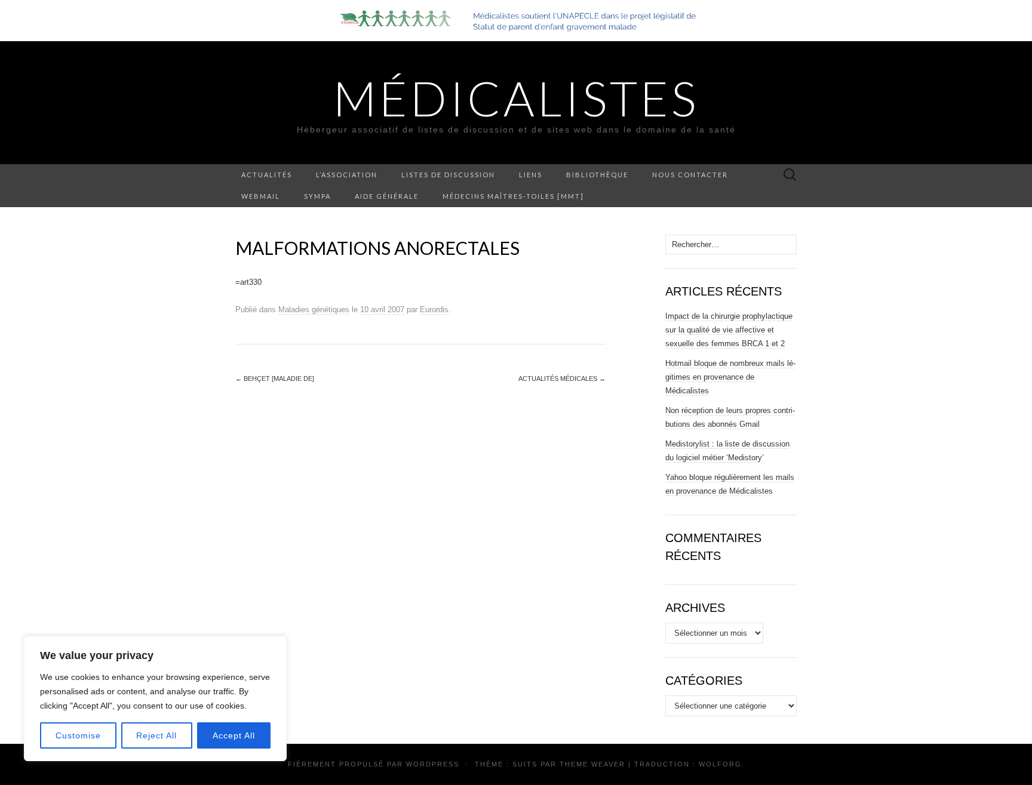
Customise (78, 735)
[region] (155, 698)
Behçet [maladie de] (274, 378)
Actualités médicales (562, 378)
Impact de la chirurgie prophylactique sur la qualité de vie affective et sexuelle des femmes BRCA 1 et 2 (729, 330)
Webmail (260, 196)
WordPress (432, 764)
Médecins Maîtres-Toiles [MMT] (513, 196)
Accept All (234, 735)
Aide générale (387, 196)
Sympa (317, 196)
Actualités (266, 174)
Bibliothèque (597, 174)
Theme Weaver (592, 764)
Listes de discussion (448, 174)
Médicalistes (516, 98)
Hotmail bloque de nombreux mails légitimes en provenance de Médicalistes (730, 377)
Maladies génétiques (313, 309)
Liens (530, 174)
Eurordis (434, 309)
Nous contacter (690, 174)
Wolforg (720, 764)
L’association (346, 174)
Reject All (156, 735)
